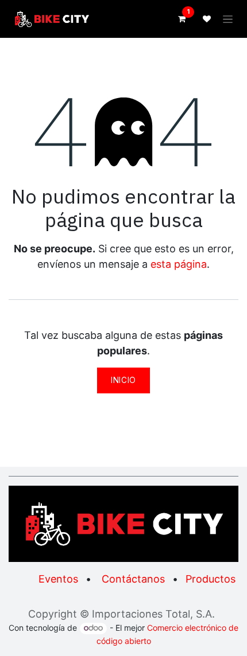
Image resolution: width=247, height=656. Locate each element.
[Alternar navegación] (227, 19)
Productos (211, 579)
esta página (178, 264)
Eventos (58, 579)
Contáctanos (133, 579)
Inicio (123, 380)
